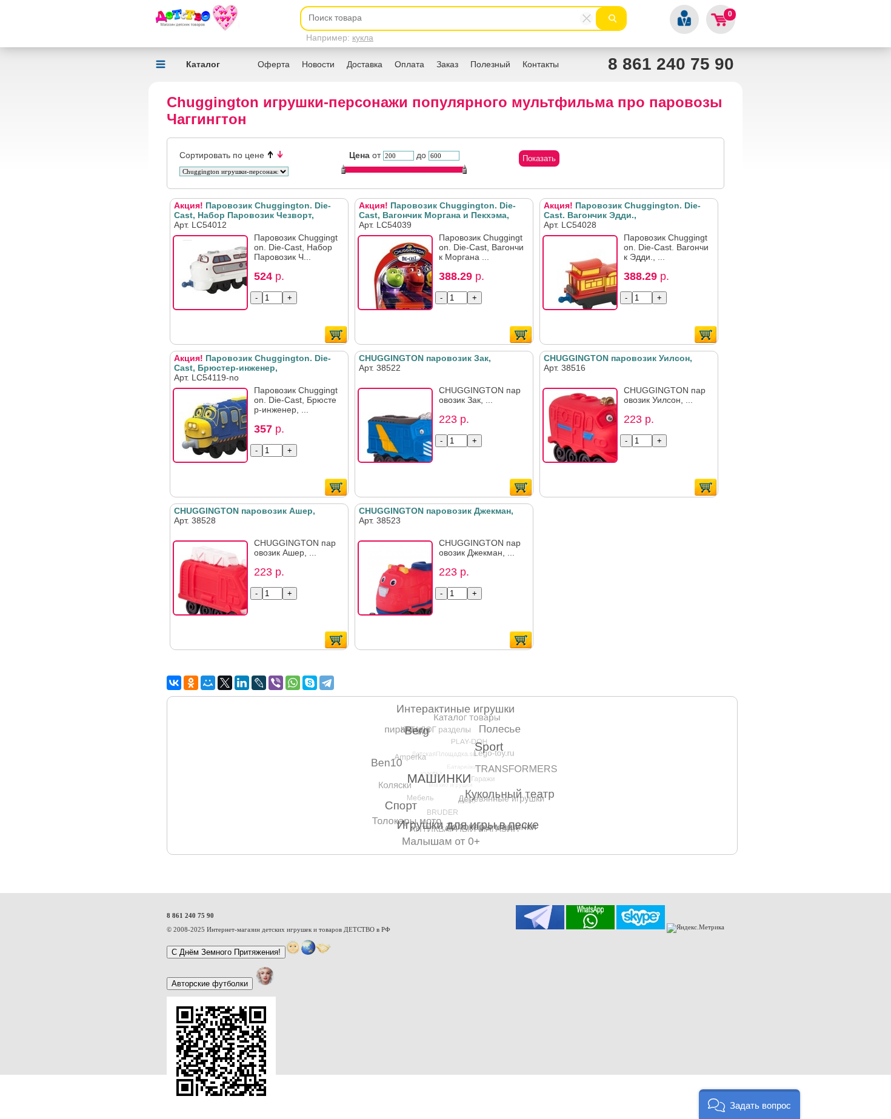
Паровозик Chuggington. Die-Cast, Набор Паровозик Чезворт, (252, 210)
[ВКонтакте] (174, 683)
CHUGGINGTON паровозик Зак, (425, 358)
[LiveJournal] (259, 683)
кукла (362, 37)
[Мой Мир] (208, 683)
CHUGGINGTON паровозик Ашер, (244, 511)
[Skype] (309, 683)
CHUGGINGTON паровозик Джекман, (436, 511)
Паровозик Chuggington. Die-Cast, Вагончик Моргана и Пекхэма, (437, 210)
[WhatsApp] (292, 683)
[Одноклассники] (191, 683)
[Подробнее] (214, 276)
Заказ (447, 64)
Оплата (409, 64)
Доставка (364, 64)
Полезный (490, 64)
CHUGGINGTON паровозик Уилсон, (618, 358)
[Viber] (276, 683)
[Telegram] (326, 683)
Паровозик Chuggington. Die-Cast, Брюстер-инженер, (252, 363)
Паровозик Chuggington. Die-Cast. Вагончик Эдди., (622, 210)
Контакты (540, 64)
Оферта (274, 64)
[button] (749, 1104)
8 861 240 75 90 (671, 64)
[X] (225, 683)
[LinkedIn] (242, 683)
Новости (318, 64)
